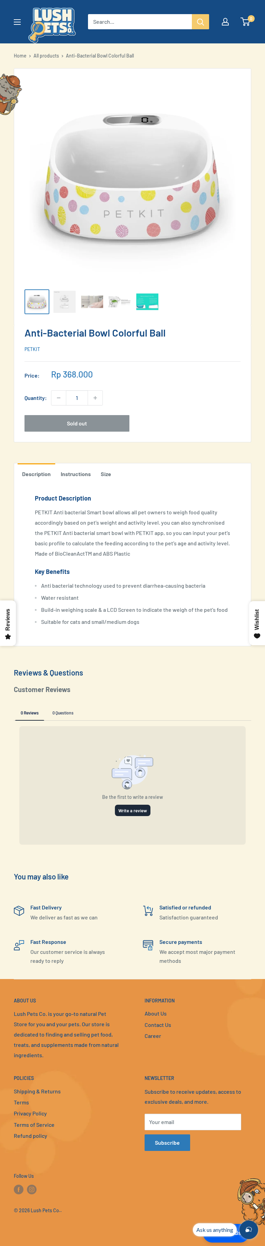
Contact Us (158, 1024)
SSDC (38, 1224)
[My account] (225, 21)
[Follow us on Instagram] (32, 1189)
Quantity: (35, 397)
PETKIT (32, 349)
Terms (21, 1102)
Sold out (77, 423)
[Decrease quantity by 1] (58, 398)
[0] (245, 22)
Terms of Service (34, 1124)
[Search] (200, 21)
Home (20, 56)
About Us (156, 1013)
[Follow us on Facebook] (18, 1189)
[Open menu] (17, 22)
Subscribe (167, 1142)
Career (153, 1035)
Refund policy (30, 1135)
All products (46, 56)
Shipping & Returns (37, 1091)
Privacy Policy (30, 1113)
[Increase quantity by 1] (95, 398)
